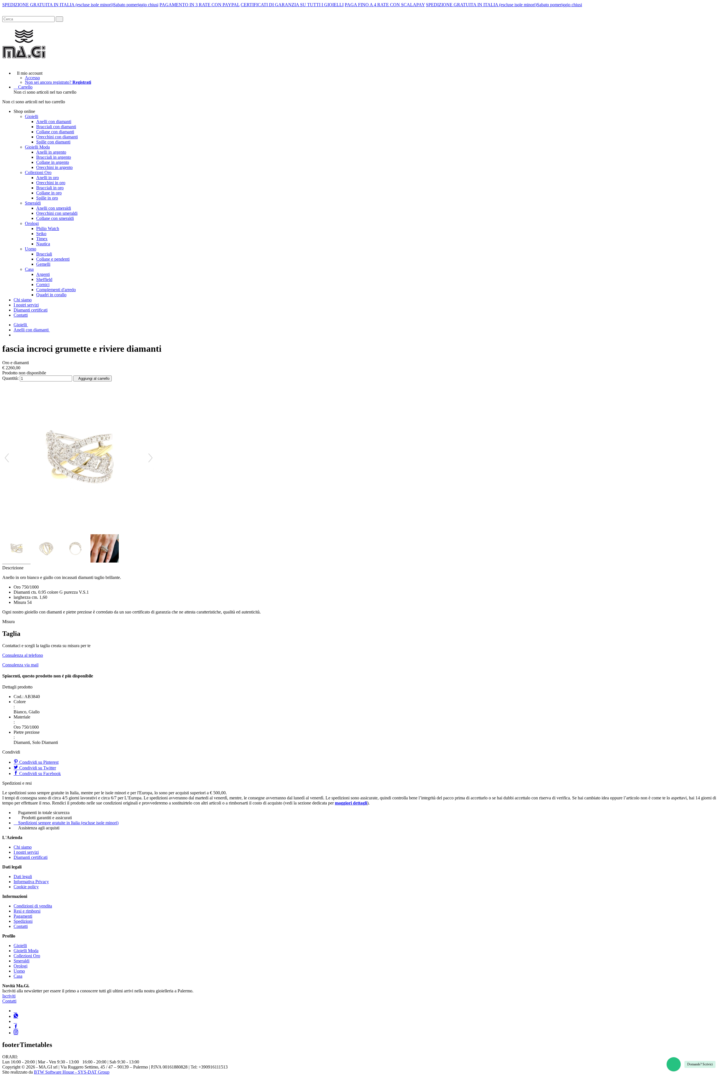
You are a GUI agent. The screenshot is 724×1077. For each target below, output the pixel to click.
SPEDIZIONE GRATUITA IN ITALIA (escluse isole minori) (57, 4)
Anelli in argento (51, 152)
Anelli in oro (47, 177)
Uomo (30, 248)
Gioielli (31, 116)
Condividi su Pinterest (38, 762)
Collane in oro (49, 192)
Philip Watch (47, 228)
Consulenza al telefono (22, 655)
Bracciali (44, 254)
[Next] (150, 458)
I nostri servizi (26, 304)
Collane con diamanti (55, 131)
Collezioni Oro (38, 172)
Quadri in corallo (51, 294)
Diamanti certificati (31, 310)
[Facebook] (16, 1027)
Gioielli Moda (37, 147)
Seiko (41, 233)
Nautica (43, 243)
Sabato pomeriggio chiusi (135, 4)
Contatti (21, 315)
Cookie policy (26, 886)
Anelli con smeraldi (53, 208)
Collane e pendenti (53, 259)
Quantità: (10, 378)
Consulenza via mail (20, 664)
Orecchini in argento (54, 167)
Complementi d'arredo (56, 289)
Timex (42, 238)
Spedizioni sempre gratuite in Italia (68, 822)
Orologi (32, 223)
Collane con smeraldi (55, 218)
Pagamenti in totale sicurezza (44, 812)
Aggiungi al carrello (93, 378)
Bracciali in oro (50, 187)
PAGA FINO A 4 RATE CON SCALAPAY (385, 4)
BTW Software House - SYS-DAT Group (71, 1072)
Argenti (43, 274)
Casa (29, 269)
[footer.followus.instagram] (16, 1032)
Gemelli (43, 264)
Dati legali (23, 876)
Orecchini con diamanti (57, 136)
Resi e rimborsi (27, 911)
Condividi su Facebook (39, 773)
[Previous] (6, 458)
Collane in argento (52, 162)
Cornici (42, 284)
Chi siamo (23, 299)
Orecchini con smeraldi (56, 213)
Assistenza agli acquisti (38, 827)
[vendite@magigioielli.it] (15, 1021)
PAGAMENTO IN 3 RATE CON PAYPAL (200, 4)
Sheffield (44, 279)
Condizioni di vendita (33, 906)
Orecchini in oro (50, 182)
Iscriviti (9, 996)
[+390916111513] (15, 1010)
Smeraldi (33, 203)
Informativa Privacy (31, 881)
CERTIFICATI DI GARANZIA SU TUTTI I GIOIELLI (292, 4)
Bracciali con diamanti (56, 126)
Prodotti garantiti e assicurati (46, 817)
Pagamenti (23, 916)
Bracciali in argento (53, 157)
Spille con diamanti (53, 142)
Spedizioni (23, 921)
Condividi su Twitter (37, 767)
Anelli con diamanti (53, 121)
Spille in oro (47, 198)
